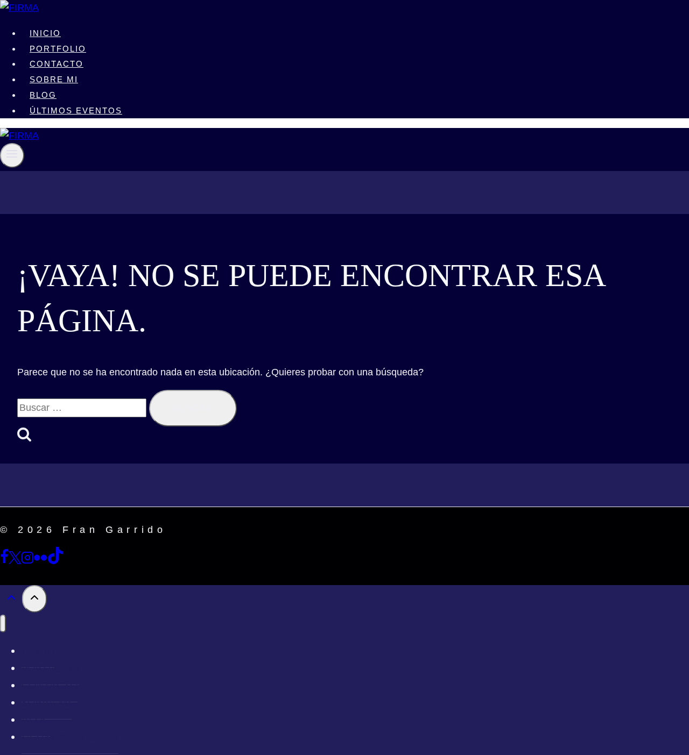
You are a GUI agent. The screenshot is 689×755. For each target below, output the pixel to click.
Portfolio (58, 48)
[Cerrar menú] (3, 623)
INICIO (45, 33)
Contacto (56, 63)
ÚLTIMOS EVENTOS (76, 110)
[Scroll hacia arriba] (11, 599)
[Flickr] (40, 560)
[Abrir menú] (12, 155)
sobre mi (54, 79)
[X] (15, 560)
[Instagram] (27, 560)
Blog (43, 94)
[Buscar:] (83, 407)
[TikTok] (55, 560)
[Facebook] (4, 560)
